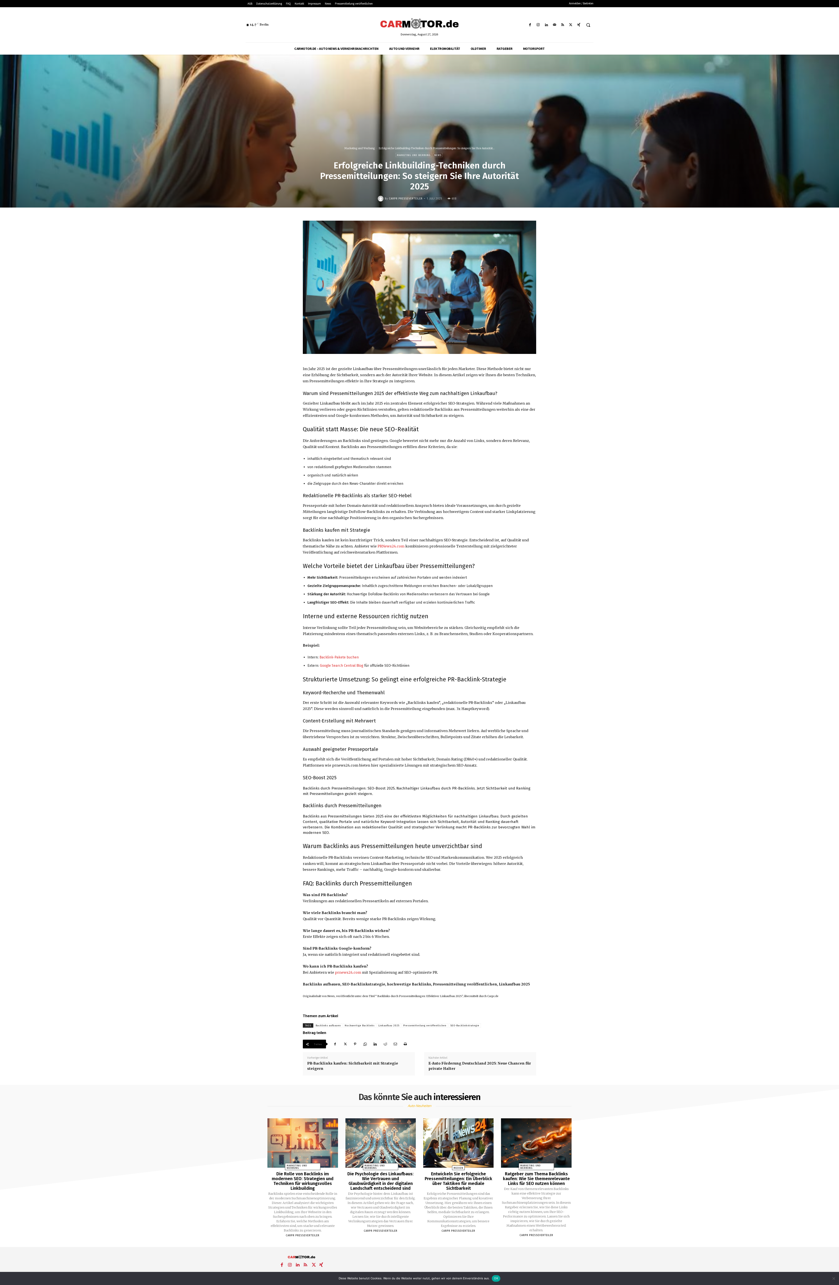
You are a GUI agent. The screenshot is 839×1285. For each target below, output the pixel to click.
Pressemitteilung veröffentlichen (424, 1025)
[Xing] (579, 25)
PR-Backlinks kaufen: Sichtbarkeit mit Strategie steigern (352, 1066)
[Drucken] (405, 1044)
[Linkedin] (546, 25)
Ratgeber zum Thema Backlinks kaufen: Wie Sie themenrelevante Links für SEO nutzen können (536, 1178)
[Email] (395, 1044)
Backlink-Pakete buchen (339, 657)
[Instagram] (538, 25)
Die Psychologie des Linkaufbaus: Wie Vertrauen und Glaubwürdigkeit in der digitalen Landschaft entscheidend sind (380, 1181)
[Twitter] (571, 25)
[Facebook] (530, 25)
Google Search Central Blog (341, 665)
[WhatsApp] (365, 1044)
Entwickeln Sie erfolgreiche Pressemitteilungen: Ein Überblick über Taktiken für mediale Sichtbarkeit (458, 1181)
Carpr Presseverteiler (406, 198)
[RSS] (562, 25)
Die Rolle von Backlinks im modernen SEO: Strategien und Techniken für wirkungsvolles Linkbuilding (302, 1181)
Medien (458, 1168)
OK (496, 1278)
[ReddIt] (385, 1044)
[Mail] (554, 25)
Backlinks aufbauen (328, 1025)
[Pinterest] (355, 1044)
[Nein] (833, 1278)
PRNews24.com (391, 546)
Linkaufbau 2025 (388, 1025)
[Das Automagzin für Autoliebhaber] (419, 24)
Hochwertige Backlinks (359, 1025)
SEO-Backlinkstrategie (464, 1025)
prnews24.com (348, 972)
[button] (588, 25)
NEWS (437, 155)
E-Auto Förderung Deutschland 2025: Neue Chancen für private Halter (479, 1066)
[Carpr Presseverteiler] (381, 198)
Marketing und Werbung (359, 148)
